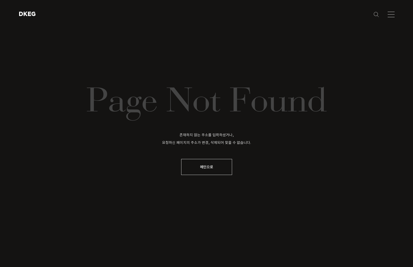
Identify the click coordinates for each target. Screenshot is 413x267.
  (25, 13)
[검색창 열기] (376, 14)
